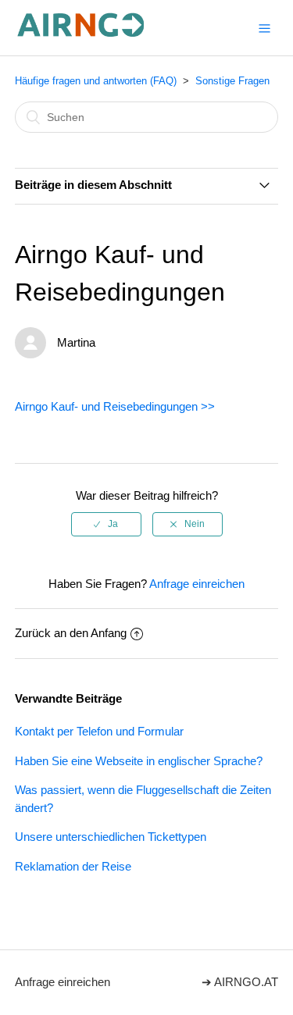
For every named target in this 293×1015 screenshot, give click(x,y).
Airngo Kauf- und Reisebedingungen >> (115, 406)
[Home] (81, 35)
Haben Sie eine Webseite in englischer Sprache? (139, 760)
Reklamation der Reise (73, 866)
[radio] (106, 524)
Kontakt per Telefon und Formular (99, 731)
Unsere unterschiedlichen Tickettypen (110, 836)
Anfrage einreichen (197, 583)
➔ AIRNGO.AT (240, 981)
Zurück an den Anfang (71, 632)
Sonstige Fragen (232, 81)
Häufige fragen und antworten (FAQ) (96, 81)
